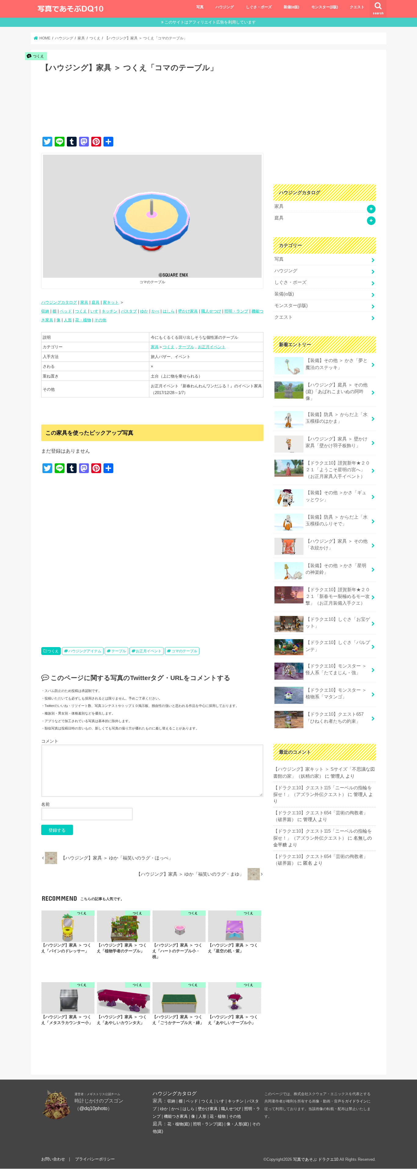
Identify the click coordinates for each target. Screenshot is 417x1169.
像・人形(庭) (238, 1124)
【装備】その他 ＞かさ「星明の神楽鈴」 (336, 569)
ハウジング (225, 7)
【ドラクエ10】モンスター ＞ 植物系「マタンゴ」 (336, 693)
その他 (100, 320)
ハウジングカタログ (59, 302)
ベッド (66, 311)
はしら (169, 311)
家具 (84, 302)
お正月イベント (212, 347)
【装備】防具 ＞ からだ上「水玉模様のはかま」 (337, 418)
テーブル (186, 347)
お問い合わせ (53, 1159)
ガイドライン (356, 1101)
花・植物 (83, 320)
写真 (200, 7)
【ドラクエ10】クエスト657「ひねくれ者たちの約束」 (335, 717)
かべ (155, 311)
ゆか (144, 311)
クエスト (357, 7)
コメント (49, 741)
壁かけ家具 (188, 311)
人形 (68, 320)
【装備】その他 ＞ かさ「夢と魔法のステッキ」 (337, 364)
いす (94, 311)
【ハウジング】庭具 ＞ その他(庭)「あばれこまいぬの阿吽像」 (337, 391)
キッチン (110, 311)
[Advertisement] (152, 111)
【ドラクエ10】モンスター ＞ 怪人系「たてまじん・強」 (336, 669)
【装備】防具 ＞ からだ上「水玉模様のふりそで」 (337, 520)
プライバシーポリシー (95, 1159)
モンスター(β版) (324, 7)
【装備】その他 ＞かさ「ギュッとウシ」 (336, 496)
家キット (111, 302)
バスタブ (129, 311)
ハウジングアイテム (84, 651)
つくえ (81, 311)
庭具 (96, 302)
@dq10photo (93, 1108)
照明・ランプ (236, 311)
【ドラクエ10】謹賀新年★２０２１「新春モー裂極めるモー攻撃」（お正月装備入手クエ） (338, 596)
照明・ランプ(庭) (208, 1124)
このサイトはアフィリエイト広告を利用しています (210, 22)
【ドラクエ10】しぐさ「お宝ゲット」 (338, 622)
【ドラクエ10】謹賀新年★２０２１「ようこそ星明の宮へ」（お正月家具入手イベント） (338, 470)
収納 (45, 311)
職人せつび (211, 311)
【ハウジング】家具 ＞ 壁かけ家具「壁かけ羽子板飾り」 (337, 442)
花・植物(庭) (178, 1124)
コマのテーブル (184, 651)
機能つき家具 (176, 1116)
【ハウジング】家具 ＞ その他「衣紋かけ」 (337, 544)
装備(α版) (291, 7)
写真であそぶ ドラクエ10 (315, 1159)
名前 (45, 804)
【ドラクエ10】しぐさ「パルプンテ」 (338, 646)
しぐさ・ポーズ (259, 7)
